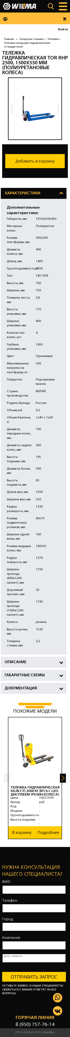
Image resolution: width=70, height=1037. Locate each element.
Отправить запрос (34, 976)
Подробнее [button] (48, 832)
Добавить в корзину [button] (35, 161)
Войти (63, 29)
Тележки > (53, 39)
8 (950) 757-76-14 (35, 1024)
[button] (63, 778)
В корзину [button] (22, 832)
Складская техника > (32, 39)
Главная (9, 39)
